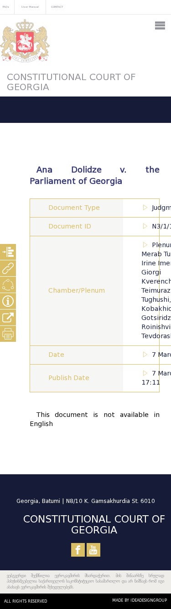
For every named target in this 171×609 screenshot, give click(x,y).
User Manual (30, 6)
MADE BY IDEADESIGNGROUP (139, 600)
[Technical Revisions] (8, 285)
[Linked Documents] (8, 268)
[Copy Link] (8, 317)
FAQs (6, 6)
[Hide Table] (8, 301)
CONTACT (57, 6)
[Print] (8, 334)
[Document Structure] (8, 252)
